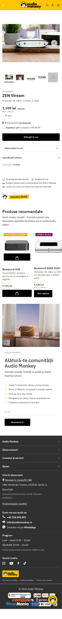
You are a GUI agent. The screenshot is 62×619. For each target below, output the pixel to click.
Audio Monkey (10, 441)
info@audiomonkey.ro (19, 522)
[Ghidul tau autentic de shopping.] (22, 600)
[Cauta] (47, 5)
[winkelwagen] (58, 5)
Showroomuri (10, 449)
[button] (54, 43)
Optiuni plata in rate (13, 148)
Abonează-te (17, 422)
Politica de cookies (44, 580)
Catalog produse (4, 5)
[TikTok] (25, 563)
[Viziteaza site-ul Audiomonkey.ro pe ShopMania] (17, 604)
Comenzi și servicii (13, 458)
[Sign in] (52, 5)
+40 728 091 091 (16, 517)
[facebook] (18, 563)
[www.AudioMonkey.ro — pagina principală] (31, 5)
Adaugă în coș (31, 137)
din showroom (25, 123)
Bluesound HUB (11, 269)
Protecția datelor (27, 580)
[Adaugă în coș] (17, 257)
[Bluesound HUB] (17, 246)
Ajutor (5, 466)
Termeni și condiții (9, 580)
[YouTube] (11, 563)
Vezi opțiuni (43, 293)
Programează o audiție (14, 503)
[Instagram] (3, 563)
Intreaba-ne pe (21, 527)
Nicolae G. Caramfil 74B (18, 480)
